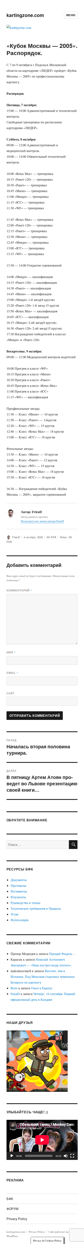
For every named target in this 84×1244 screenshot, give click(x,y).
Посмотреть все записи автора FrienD (42, 521)
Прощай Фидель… (62, 953)
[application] (42, 1140)
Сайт (10, 693)
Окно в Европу (41, 988)
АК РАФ (51, 537)
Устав (14, 914)
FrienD (16, 537)
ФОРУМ (12, 1208)
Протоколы (18, 885)
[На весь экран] (72, 1156)
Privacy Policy (17, 1218)
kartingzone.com (25, 15)
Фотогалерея (19, 920)
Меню (70, 15)
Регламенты (19, 891)
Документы (19, 880)
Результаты (18, 897)
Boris (14, 988)
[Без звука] (66, 1156)
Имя (11, 652)
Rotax (63, 537)
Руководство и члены (25, 903)
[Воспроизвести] (12, 1156)
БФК (10, 1198)
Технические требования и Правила (36, 908)
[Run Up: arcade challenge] (37, 1060)
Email (12, 673)
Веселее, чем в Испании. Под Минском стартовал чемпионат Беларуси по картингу (43, 976)
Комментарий (19, 590)
